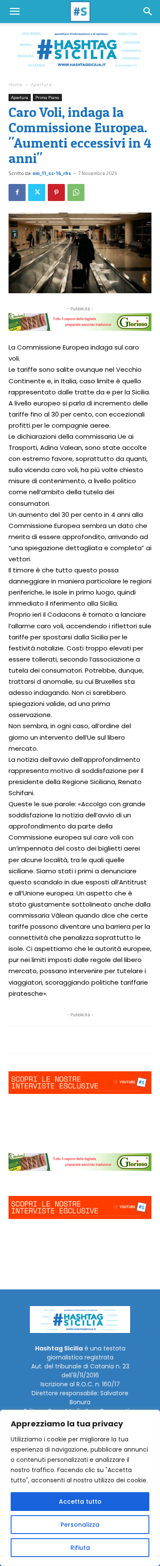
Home (16, 84)
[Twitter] (36, 192)
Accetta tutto (80, 1501)
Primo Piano (47, 97)
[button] (14, 11)
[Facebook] (17, 192)
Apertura (41, 84)
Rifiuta (80, 1547)
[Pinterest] (56, 192)
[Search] (148, 11)
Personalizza (80, 1524)
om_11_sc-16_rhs (51, 173)
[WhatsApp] (75, 192)
